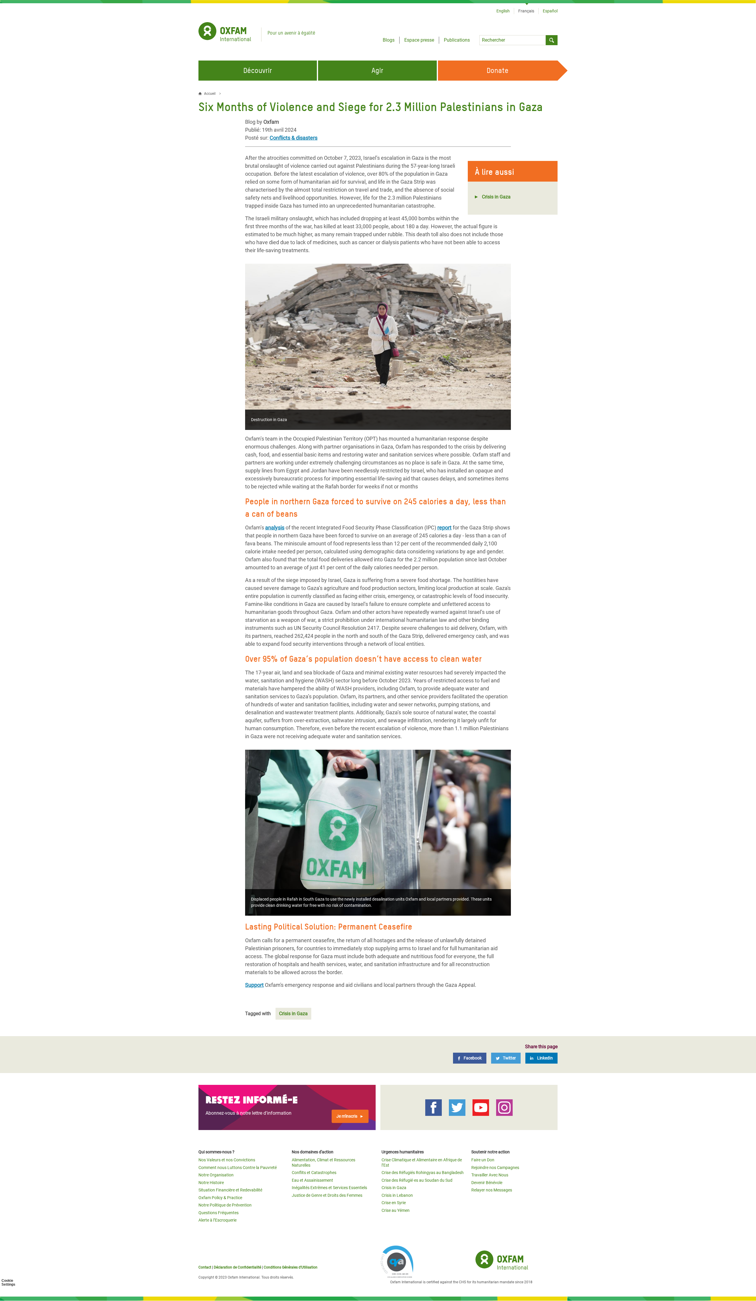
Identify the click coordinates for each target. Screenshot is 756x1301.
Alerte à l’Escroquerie (217, 1220)
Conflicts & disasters (293, 138)
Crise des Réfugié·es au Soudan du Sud (417, 1180)
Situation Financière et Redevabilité (230, 1190)
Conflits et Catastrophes (314, 1172)
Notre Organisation (216, 1175)
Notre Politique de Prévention (225, 1205)
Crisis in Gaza (496, 197)
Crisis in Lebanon (397, 1195)
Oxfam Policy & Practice (220, 1197)
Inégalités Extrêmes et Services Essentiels (329, 1187)
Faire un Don (482, 1159)
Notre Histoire (211, 1182)
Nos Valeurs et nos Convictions (226, 1159)
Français (526, 11)
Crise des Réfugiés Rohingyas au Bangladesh (423, 1172)
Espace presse (419, 40)
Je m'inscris (346, 1116)
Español (550, 11)
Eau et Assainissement (312, 1180)
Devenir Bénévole (486, 1182)
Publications (457, 40)
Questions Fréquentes (218, 1212)
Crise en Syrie (394, 1202)
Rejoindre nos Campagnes (495, 1167)
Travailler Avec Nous (489, 1175)
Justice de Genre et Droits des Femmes (327, 1195)
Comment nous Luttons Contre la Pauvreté (237, 1167)
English (503, 11)
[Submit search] (552, 40)
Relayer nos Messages (491, 1190)
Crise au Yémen (396, 1210)
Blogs (389, 40)
